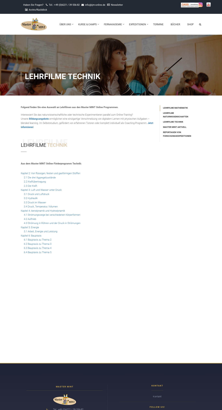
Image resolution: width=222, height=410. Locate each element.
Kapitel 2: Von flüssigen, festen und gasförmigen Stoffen (50, 173)
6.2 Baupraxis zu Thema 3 (37, 244)
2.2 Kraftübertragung (35, 181)
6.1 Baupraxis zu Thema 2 (37, 239)
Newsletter (117, 4)
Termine (158, 24)
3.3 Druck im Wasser (35, 202)
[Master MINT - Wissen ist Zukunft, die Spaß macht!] (34, 26)
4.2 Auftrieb (30, 219)
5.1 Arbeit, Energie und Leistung (40, 231)
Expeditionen (137, 24)
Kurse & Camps (87, 24)
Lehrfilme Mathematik (175, 108)
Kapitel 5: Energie (30, 227)
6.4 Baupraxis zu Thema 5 (37, 252)
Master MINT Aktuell (174, 127)
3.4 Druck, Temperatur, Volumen (41, 206)
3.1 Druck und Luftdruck (36, 194)
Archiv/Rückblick (38, 9)
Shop (190, 24)
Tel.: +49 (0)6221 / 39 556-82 (64, 4)
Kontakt (157, 396)
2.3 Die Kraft (30, 185)
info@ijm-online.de (95, 4)
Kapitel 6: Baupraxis (31, 235)
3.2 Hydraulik (31, 198)
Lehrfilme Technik (173, 122)
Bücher (175, 24)
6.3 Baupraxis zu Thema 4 (37, 248)
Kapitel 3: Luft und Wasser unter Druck (41, 189)
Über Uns (65, 24)
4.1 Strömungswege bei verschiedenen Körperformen (52, 214)
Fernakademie (113, 24)
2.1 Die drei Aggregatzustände (40, 177)
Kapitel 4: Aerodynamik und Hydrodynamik (43, 210)
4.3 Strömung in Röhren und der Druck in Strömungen (52, 223)
